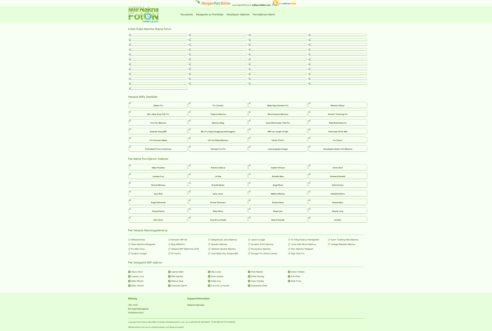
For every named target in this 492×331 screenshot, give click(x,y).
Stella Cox (216, 281)
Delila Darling (257, 276)
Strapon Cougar (139, 253)
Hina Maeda (257, 271)
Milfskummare (138, 239)
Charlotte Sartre (179, 285)
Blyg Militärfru (178, 244)
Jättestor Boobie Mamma (223, 249)
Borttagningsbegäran (138, 308)
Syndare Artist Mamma (262, 244)
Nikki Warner (137, 281)
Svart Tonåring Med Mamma (344, 239)
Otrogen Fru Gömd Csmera (264, 253)
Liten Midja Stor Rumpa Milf (224, 253)
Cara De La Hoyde (220, 285)
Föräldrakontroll (136, 312)
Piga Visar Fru (297, 253)
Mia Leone (216, 271)
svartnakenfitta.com (241, 5)
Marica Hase (177, 281)
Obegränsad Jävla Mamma (224, 239)
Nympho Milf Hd (179, 239)
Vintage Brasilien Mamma (343, 244)
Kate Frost (296, 281)
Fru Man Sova (138, 249)
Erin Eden (295, 276)
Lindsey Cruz (137, 276)
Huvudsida (186, 14)
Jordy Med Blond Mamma (303, 244)
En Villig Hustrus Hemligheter (305, 239)
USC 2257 (133, 305)
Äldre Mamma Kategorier (143, 244)
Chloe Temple (297, 271)
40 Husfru (176, 253)
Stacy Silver (137, 271)
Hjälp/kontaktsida (195, 305)
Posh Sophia (217, 276)
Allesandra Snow (259, 285)
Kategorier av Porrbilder (210, 14)
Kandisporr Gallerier (238, 14)
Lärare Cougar (258, 239)
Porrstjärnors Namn (264, 14)
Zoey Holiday (257, 281)
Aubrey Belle (177, 271)
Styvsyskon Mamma (260, 249)
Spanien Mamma (219, 244)
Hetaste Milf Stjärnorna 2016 (185, 249)
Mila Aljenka (177, 276)
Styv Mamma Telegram (302, 249)
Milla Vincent (137, 285)
